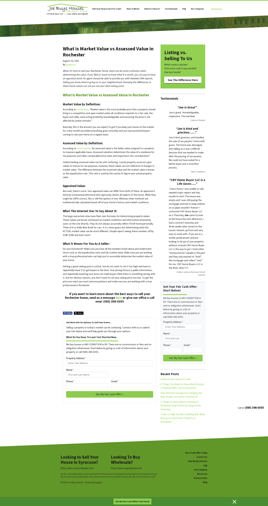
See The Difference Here (183, 80)
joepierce (71, 64)
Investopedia (83, 148)
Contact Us (216, 9)
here (119, 298)
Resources (202, 473)
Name (70, 370)
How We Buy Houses (197, 461)
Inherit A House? (152, 9)
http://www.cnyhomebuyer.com (77, 468)
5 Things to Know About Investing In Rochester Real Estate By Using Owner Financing (181, 405)
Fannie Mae (82, 109)
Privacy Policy (200, 478)
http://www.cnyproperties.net (126, 468)
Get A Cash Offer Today (196, 452)
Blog (205, 482)
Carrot (99, 482)
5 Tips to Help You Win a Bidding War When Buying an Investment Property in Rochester (183, 418)
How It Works (133, 9)
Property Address (76, 358)
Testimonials (171, 9)
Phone (70, 381)
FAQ (184, 9)
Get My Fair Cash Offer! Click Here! (132, 501)
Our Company (197, 9)
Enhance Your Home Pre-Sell (175, 379)
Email (114, 381)
